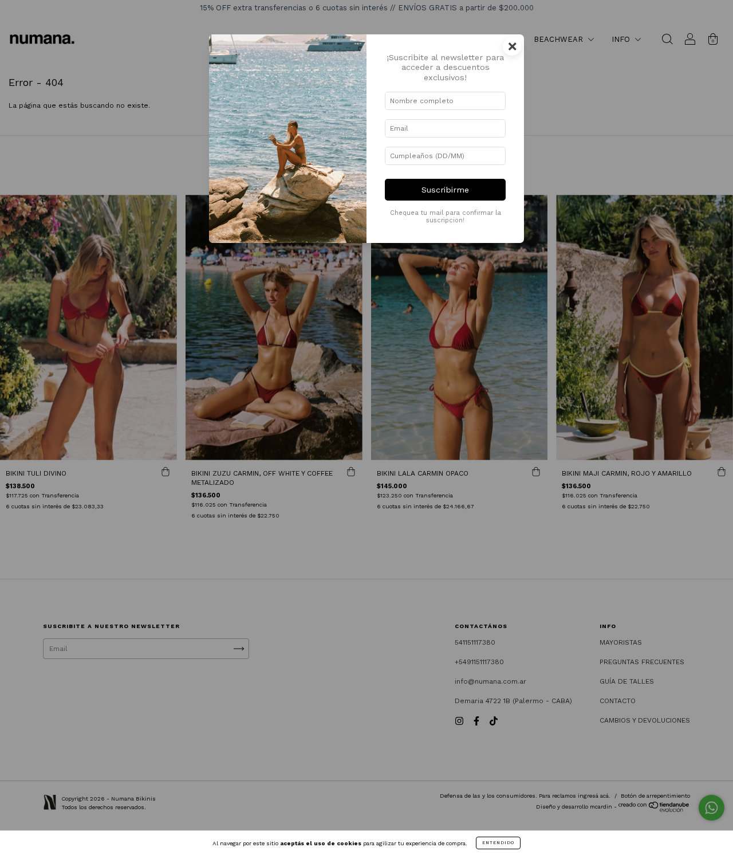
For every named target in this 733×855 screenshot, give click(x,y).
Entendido (498, 842)
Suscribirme (445, 189)
